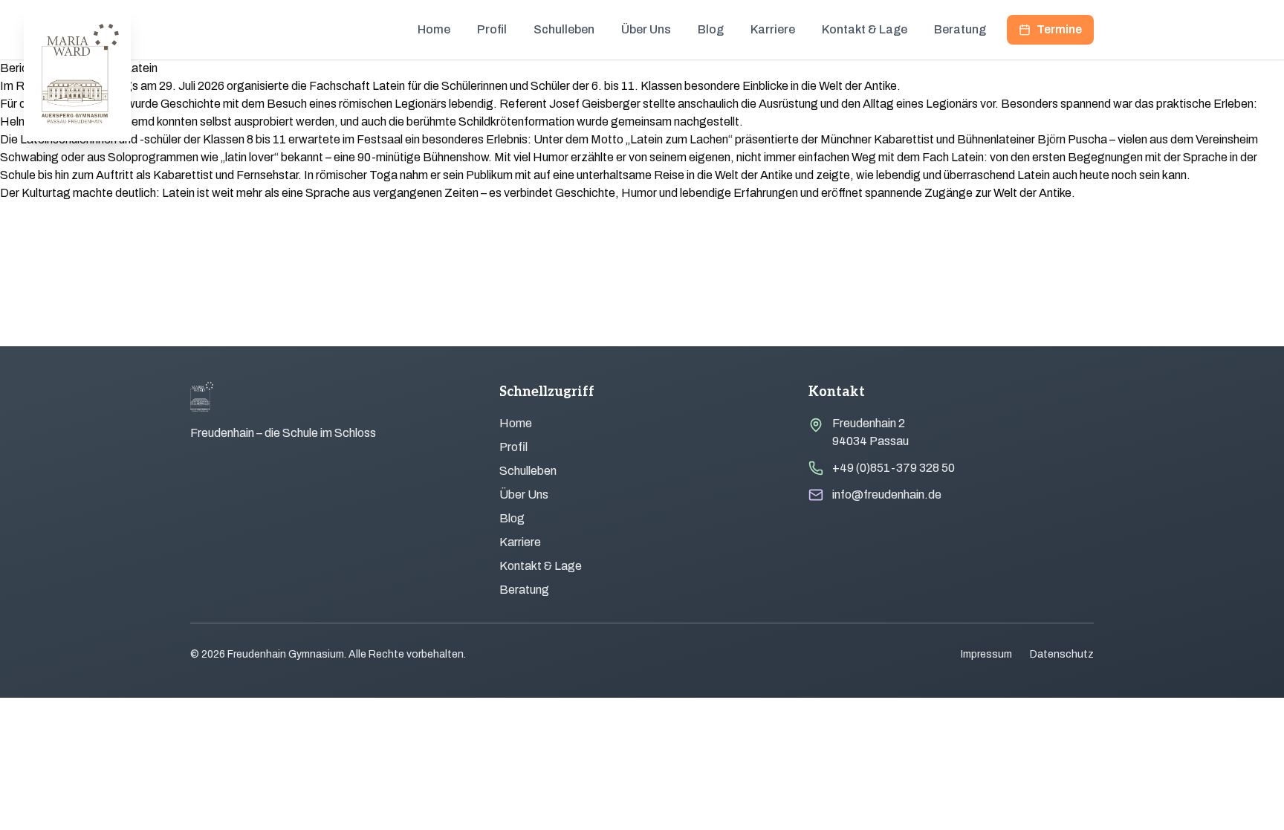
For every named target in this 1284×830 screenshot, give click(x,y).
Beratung (960, 29)
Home (434, 29)
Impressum (986, 654)
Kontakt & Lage (864, 29)
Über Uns (646, 29)
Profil (492, 29)
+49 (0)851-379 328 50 (893, 467)
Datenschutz (1062, 654)
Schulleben (564, 29)
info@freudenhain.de (886, 494)
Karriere (772, 29)
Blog (711, 29)
